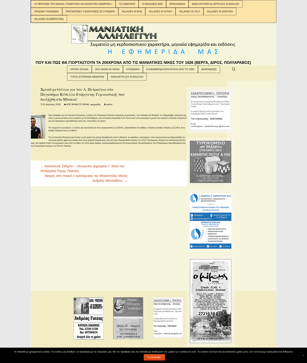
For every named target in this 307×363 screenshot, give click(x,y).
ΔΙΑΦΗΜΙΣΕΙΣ (209, 69)
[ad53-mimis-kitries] (210, 300)
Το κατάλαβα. (154, 357)
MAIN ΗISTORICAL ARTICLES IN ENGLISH (215, 4)
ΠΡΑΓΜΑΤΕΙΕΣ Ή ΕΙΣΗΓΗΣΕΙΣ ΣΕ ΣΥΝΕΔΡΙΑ (90, 11)
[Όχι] (303, 355)
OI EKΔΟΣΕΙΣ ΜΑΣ (152, 4)
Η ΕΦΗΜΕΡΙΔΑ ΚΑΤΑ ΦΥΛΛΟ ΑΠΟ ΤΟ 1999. (170, 69)
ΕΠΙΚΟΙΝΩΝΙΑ (177, 4)
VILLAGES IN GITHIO (160, 11)
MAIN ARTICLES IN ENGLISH (127, 76)
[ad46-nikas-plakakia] (128, 318)
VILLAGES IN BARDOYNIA (49, 19)
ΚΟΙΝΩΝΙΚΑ (133, 69)
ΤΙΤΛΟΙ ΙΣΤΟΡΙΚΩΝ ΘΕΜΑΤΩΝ (87, 76)
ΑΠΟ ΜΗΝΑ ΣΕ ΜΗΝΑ (107, 69)
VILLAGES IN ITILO (189, 11)
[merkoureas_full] (210, 221)
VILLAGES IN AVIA (132, 11)
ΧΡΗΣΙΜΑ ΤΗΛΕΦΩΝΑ (46, 11)
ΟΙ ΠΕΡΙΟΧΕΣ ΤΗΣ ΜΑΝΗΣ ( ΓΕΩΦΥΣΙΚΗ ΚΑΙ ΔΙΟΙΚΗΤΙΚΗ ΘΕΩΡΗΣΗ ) (73, 4)
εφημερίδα (95, 104)
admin (109, 104)
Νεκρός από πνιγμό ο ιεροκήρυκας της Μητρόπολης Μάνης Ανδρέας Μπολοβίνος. (86, 178)
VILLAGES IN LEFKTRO (220, 11)
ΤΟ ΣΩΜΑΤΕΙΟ (127, 4)
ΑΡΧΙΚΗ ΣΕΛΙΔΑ (79, 69)
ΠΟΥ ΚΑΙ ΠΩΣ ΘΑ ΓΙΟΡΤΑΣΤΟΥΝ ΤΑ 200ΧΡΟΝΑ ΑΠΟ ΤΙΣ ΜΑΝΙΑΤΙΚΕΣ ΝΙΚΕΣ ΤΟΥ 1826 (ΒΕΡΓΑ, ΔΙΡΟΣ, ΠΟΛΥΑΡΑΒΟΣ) (143, 62)
